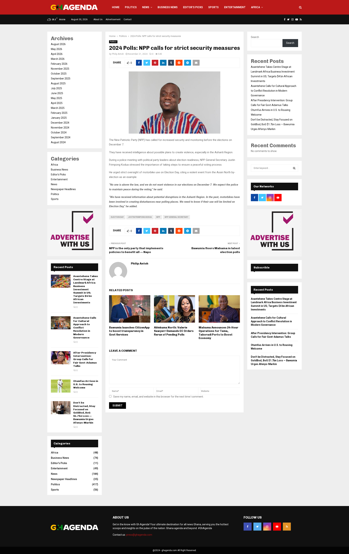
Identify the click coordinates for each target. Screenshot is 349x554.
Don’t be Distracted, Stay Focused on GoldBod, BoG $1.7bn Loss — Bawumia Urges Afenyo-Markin (84, 412)
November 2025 (60, 68)
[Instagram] (267, 527)
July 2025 (56, 88)
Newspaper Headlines (63, 189)
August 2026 (58, 44)
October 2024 (59, 132)
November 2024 (60, 127)
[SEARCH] (294, 168)
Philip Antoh (118, 54)
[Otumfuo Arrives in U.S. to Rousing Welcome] (61, 386)
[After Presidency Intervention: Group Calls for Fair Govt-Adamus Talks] (61, 357)
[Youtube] (277, 527)
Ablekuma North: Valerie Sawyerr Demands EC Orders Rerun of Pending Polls (174, 331)
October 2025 (59, 73)
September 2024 (60, 137)
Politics (131, 7)
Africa (255, 7)
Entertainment (235, 7)
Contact (128, 19)
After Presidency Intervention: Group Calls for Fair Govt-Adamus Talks (85, 359)
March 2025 (58, 108)
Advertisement (113, 19)
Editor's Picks (58, 174)
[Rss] (287, 527)
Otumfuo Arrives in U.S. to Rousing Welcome (85, 384)
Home (115, 7)
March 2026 (58, 58)
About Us (98, 19)
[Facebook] (248, 527)
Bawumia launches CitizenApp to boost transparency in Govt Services (129, 331)
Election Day (117, 217)
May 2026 (56, 49)
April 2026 (57, 54)
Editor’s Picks (193, 7)
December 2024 (60, 122)
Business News (168, 7)
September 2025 (60, 78)
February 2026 (59, 63)
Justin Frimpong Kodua (140, 217)
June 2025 (57, 93)
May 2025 (56, 98)
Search (255, 37)
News (145, 7)
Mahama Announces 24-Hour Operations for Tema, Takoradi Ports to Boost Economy (218, 333)
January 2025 (59, 117)
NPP (158, 217)
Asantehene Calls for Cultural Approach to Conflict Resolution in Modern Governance (273, 91)
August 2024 (58, 142)
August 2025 (58, 83)
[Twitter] (257, 527)
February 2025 (59, 112)
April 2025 (57, 103)
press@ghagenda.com (139, 534)
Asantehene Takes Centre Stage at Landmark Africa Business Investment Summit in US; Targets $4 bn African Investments (85, 289)
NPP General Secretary (176, 217)
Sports (213, 7)
